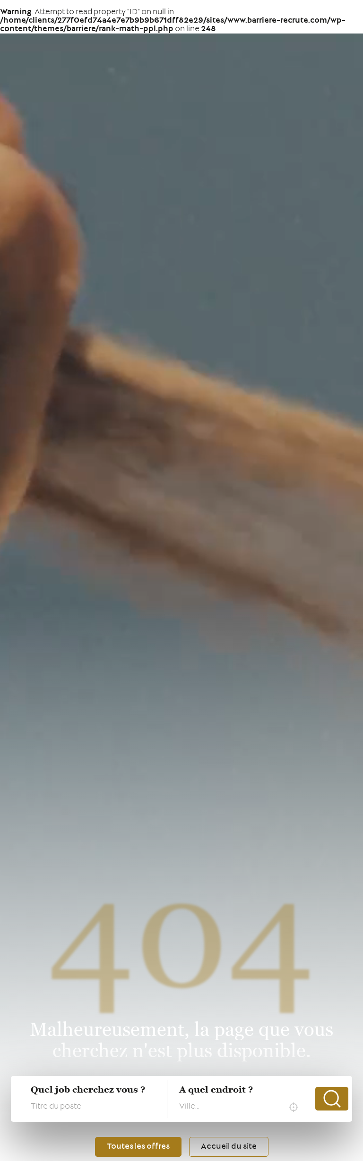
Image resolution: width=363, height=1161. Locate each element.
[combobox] (241, 1107)
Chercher (331, 1099)
